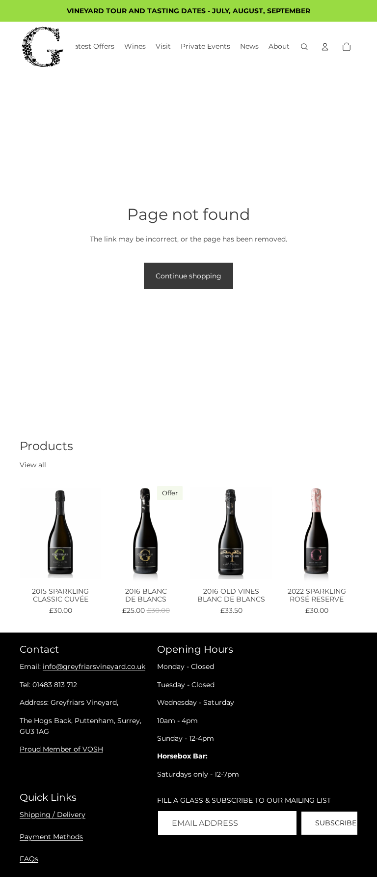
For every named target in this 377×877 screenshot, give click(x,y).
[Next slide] (90, 533)
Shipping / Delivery (52, 814)
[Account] (325, 47)
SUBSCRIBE (335, 822)
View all (33, 464)
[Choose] (86, 569)
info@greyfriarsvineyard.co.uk (94, 667)
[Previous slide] (30, 533)
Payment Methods (51, 836)
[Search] (304, 47)
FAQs (29, 858)
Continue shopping (188, 276)
